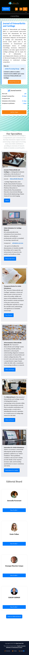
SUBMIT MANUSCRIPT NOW (12, 630)
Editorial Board (9, 420)
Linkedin (22, 650)
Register (6, 9)
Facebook (8, 650)
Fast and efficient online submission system (11, 626)
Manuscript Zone (10, 258)
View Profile (13, 510)
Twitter (15, 650)
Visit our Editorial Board (14, 616)
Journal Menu (14, 16)
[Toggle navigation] (25, 9)
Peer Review (8, 315)
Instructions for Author (11, 470)
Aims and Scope (9, 369)
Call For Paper (14, 112)
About (7, 200)
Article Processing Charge (12, 68)
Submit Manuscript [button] (14, 82)
